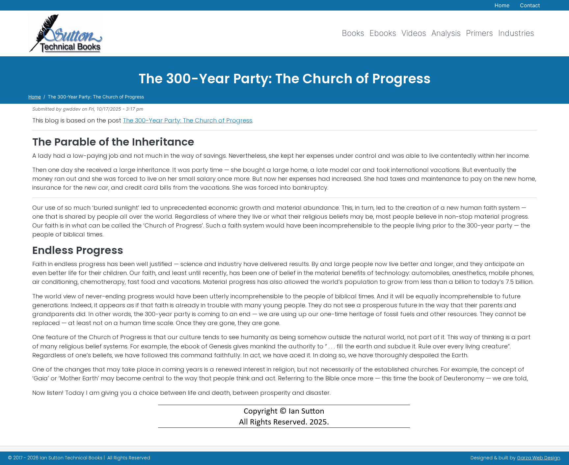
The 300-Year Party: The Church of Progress (187, 120)
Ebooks (382, 33)
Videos (413, 33)
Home (502, 5)
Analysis (446, 33)
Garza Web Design (538, 457)
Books (353, 33)
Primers (479, 33)
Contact (530, 5)
